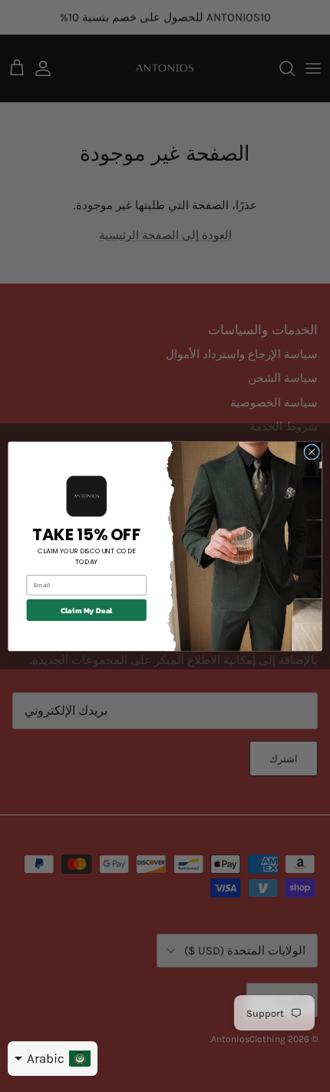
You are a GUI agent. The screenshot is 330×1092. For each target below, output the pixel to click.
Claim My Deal (87, 609)
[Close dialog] (311, 451)
